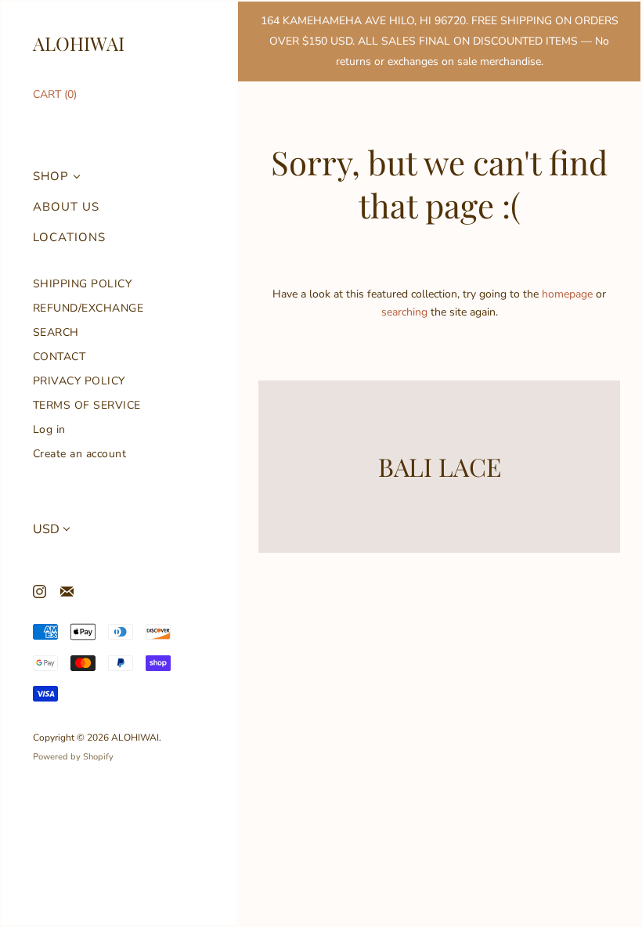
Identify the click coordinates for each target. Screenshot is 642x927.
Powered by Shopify (73, 757)
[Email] (66, 590)
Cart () (55, 94)
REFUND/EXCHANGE (88, 308)
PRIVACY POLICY (79, 381)
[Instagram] (38, 590)
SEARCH (56, 332)
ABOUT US (66, 207)
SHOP (51, 176)
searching (404, 312)
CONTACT (59, 356)
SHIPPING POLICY (82, 283)
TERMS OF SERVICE (87, 405)
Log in (49, 429)
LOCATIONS (69, 237)
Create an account (80, 453)
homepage (567, 294)
